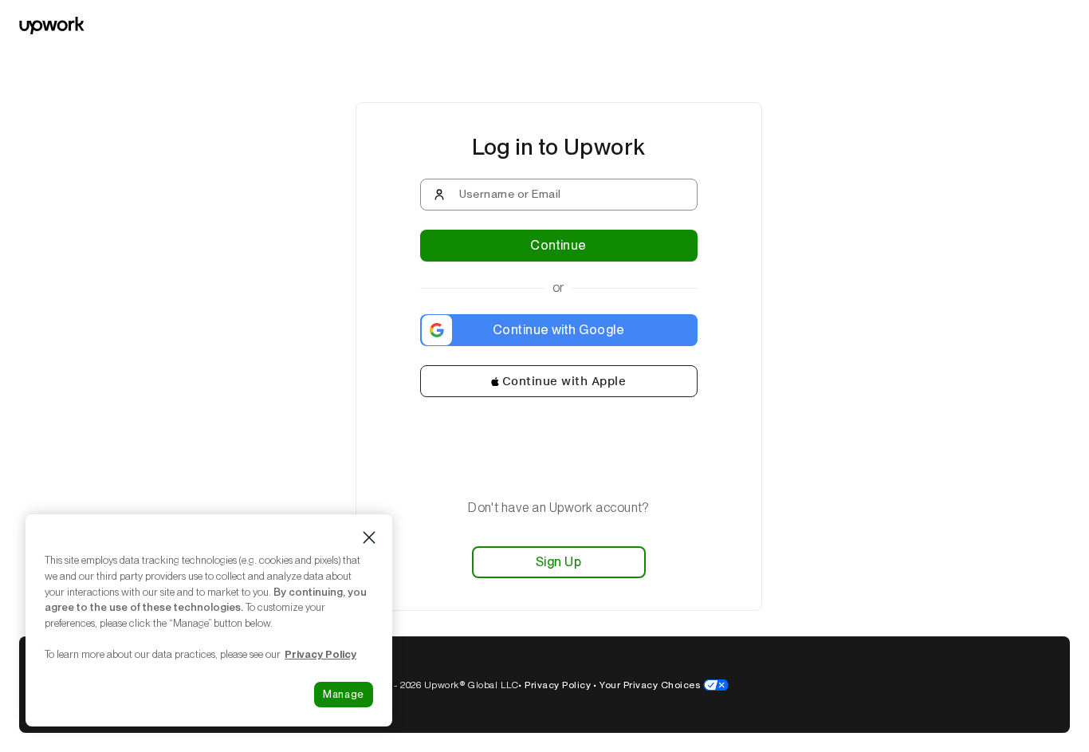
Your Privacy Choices (663, 685)
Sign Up (558, 561)
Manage (343, 694)
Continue (558, 245)
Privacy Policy (558, 685)
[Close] (369, 537)
